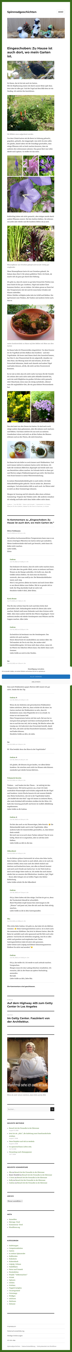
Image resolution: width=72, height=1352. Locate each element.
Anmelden (13, 1219)
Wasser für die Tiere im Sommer (32, 506)
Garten (11, 1251)
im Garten (47, 504)
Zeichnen (12, 1301)
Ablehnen (36, 682)
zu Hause (46, 506)
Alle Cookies (36, 677)
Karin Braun (11, 599)
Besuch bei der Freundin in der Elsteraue (24, 1128)
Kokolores (13, 1259)
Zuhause (12, 1304)
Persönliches (14, 1272)
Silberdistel (11, 851)
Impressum (11, 1326)
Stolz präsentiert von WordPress (46, 1346)
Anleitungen (13, 1246)
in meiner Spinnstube (17, 1253)
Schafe (11, 1277)
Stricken (12, 1285)
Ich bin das (11, 1340)
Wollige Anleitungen (15, 1336)
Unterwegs (13, 1293)
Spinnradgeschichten (21, 12)
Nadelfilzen (13, 1267)
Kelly (11, 1180)
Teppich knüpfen (15, 1288)
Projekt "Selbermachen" (18, 1275)
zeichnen (12, 1298)
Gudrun (9, 504)
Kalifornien (13, 1256)
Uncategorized (14, 1291)
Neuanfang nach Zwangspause (20, 1152)
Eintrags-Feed (14, 1222)
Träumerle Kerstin (14, 778)
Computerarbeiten (16, 1248)
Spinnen (12, 1280)
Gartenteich (40, 504)
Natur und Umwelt (28, 504)
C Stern (12, 1177)
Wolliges (12, 1296)
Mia (8, 919)
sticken (12, 1283)
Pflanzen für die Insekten (14, 506)
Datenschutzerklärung (15, 1331)
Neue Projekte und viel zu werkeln (21, 1141)
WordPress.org (14, 1227)
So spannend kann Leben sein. (20, 1147)
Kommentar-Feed (16, 1225)
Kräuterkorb (13, 1261)
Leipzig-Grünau (15, 1264)
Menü (60, 12)
